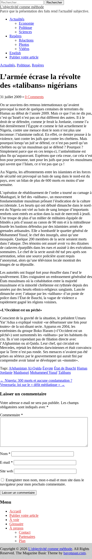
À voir (14, 520)
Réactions (26, 40)
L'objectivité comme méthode (22, 7)
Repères (15, 36)
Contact (24, 532)
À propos (16, 528)
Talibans (64, 372)
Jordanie (6, 372)
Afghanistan (18, 368)
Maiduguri (21, 372)
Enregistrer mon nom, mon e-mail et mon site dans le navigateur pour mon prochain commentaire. (42, 482)
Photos (24, 44)
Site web (6, 471)
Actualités (16, 19)
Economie (26, 23)
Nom (5, 454)
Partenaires (27, 537)
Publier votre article (23, 57)
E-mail (6, 462)
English (15, 53)
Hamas (82, 368)
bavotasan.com (74, 553)
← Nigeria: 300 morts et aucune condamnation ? (36, 380)
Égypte (47, 368)
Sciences (25, 32)
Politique (25, 28)
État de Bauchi (65, 368)
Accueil (15, 511)
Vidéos (24, 49)
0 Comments (34, 97)
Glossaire (16, 524)
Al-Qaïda (35, 368)
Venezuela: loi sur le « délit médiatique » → (32, 385)
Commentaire (11, 415)
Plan (22, 541)
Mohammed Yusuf (43, 372)
